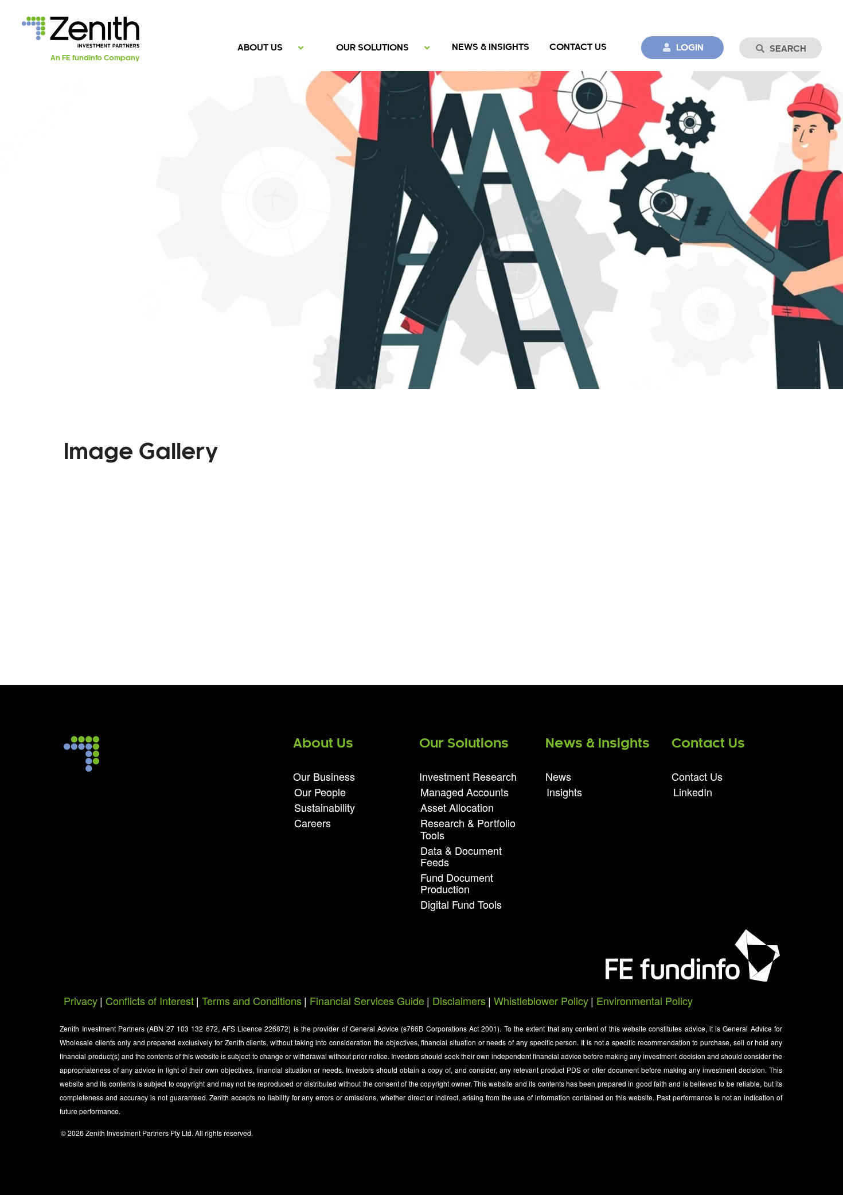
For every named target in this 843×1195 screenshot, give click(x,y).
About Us (260, 48)
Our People (320, 791)
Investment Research (468, 777)
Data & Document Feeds (461, 856)
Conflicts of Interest (150, 1000)
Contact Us (578, 47)
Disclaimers (459, 1000)
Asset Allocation (457, 807)
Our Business (324, 777)
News (558, 777)
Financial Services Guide (367, 1000)
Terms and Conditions (252, 1000)
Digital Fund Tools (461, 903)
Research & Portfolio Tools (468, 828)
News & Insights (490, 47)
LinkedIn (692, 790)
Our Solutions (372, 48)
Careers (312, 821)
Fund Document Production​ (456, 883)
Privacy (80, 1000)
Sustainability (324, 807)
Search (788, 49)
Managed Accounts (464, 791)
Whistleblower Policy (541, 1000)
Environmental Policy (644, 1000)
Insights (564, 790)
